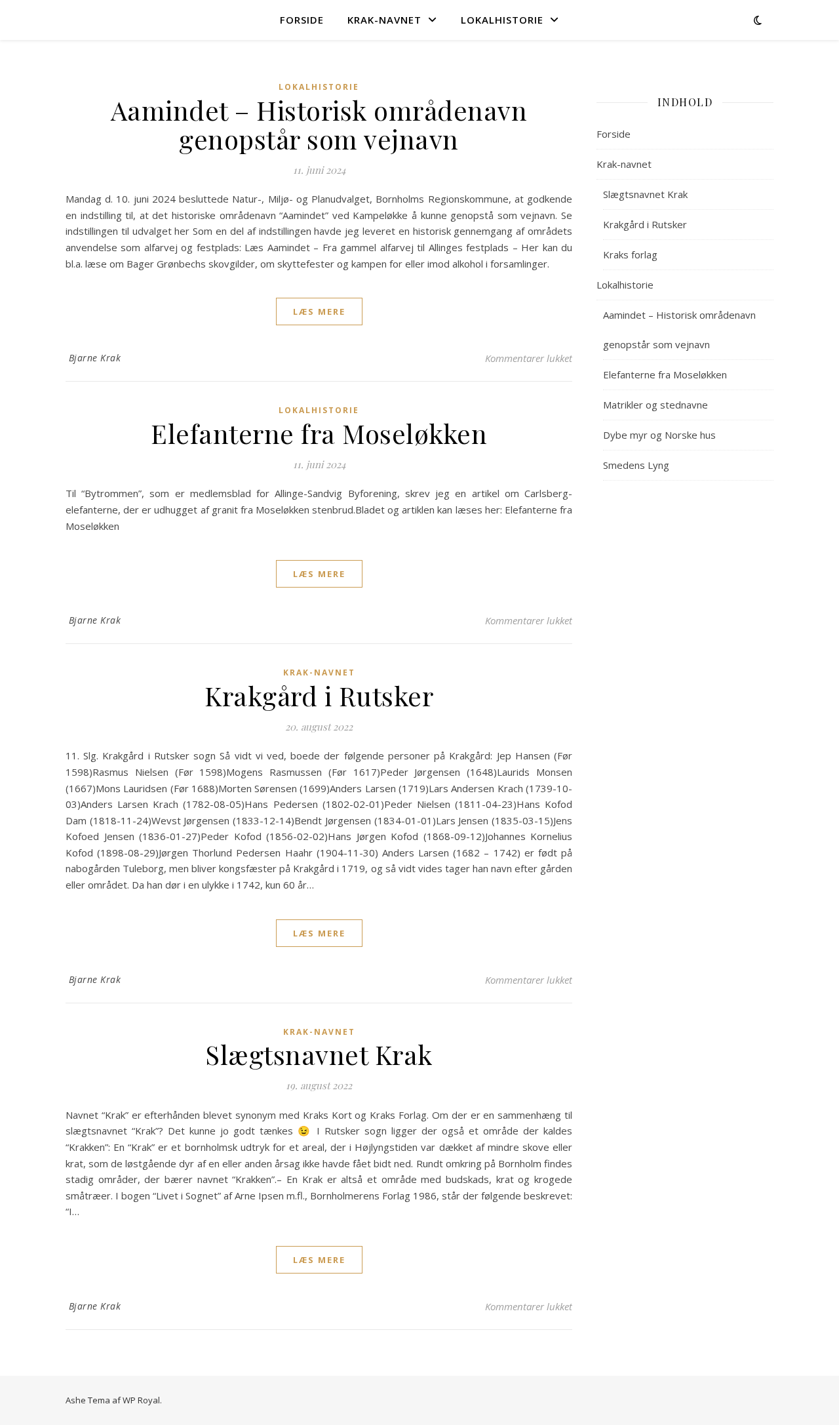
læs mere (319, 311)
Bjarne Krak (95, 357)
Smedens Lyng (636, 465)
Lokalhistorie (502, 19)
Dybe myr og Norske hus (659, 434)
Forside (302, 19)
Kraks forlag (630, 254)
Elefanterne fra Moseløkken (319, 433)
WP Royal (141, 1400)
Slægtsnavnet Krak (319, 1054)
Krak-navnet (384, 19)
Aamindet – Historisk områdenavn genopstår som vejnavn (319, 124)
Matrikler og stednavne (655, 404)
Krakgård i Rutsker (319, 695)
